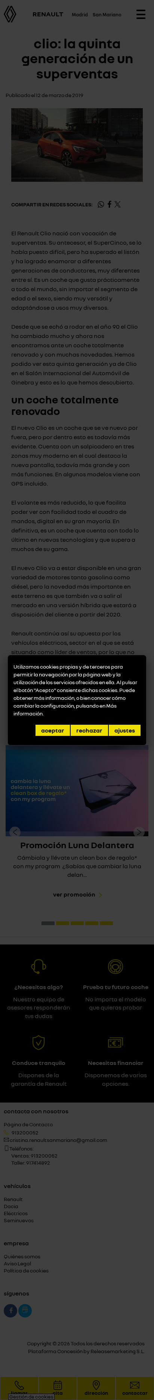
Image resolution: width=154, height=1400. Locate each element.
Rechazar (89, 730)
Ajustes (124, 730)
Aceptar (52, 730)
